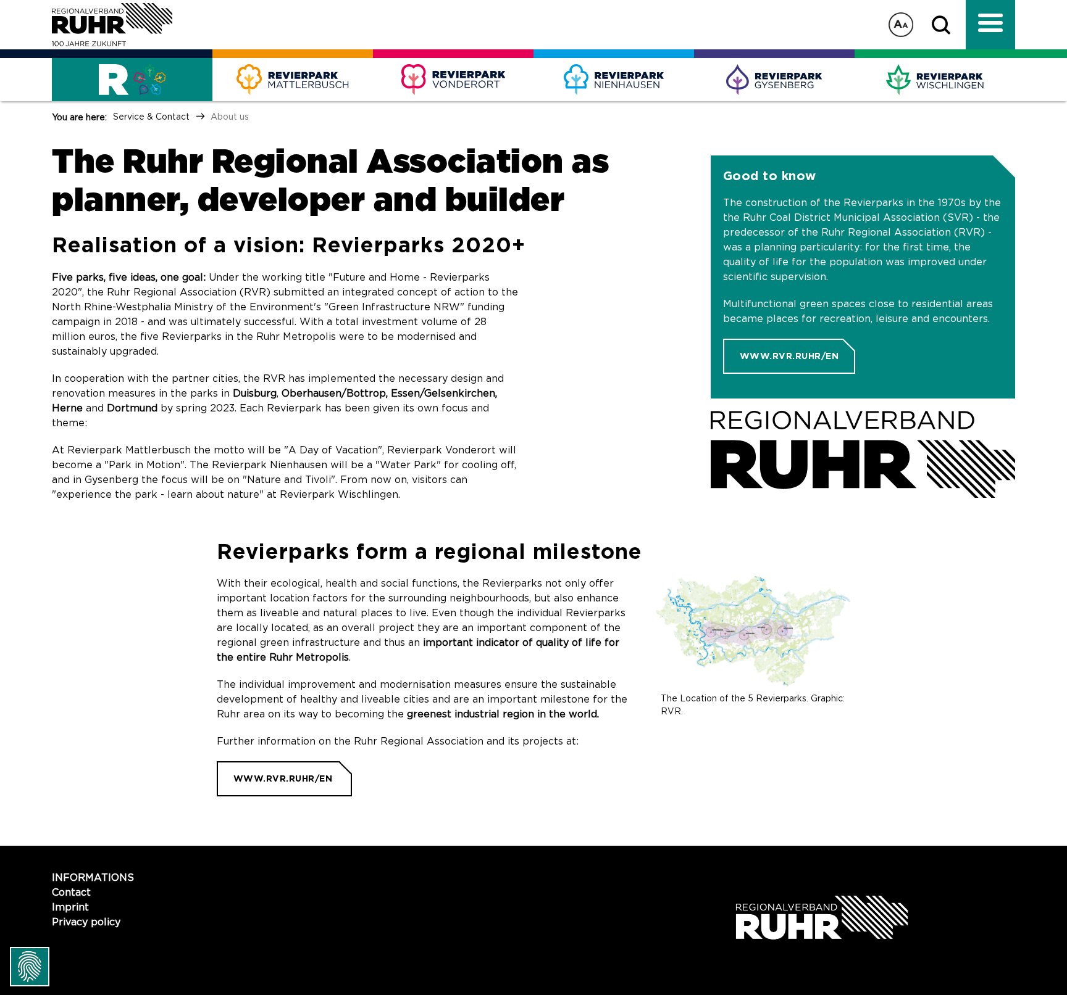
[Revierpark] (292, 79)
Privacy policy (86, 922)
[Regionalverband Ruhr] (112, 24)
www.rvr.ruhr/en (789, 356)
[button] (944, 24)
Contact (71, 893)
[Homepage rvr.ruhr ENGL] (863, 454)
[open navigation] (990, 24)
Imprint (70, 907)
